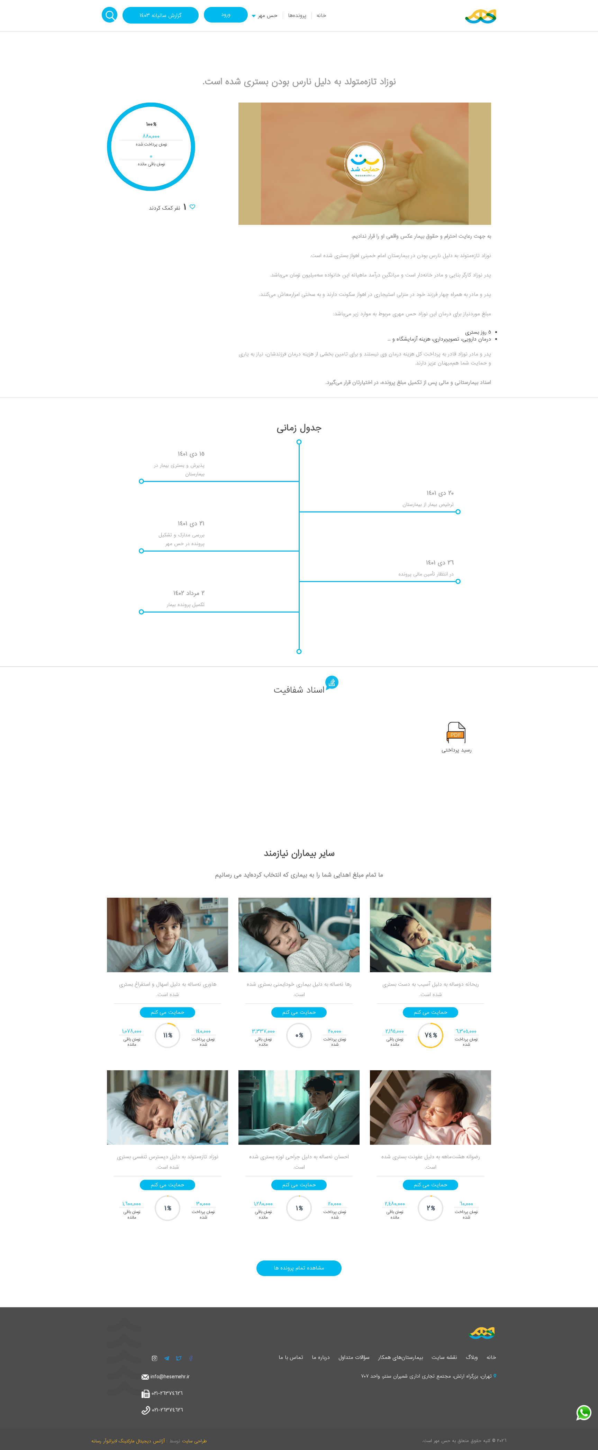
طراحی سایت (194, 1441)
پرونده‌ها (297, 15)
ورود (225, 14)
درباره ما (321, 1357)
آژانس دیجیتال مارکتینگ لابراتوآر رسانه (128, 1441)
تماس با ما (291, 1357)
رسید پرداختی (457, 750)
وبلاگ (472, 1357)
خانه (321, 15)
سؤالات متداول (354, 1357)
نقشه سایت (444, 1357)
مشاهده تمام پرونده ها (299, 1268)
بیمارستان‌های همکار (400, 1357)
